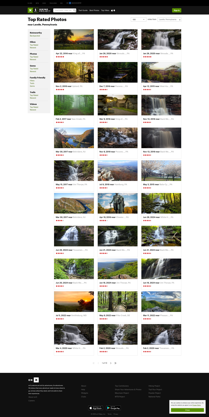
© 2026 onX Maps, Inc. (98, 414)
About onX (32, 397)
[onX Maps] (33, 382)
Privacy (116, 414)
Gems (32, 86)
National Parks (154, 396)
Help (83, 389)
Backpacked (35, 36)
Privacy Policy (196, 405)
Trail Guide (83, 10)
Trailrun (53, 3)
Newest (33, 47)
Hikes (32, 80)
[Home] (40, 10)
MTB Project (120, 396)
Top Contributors (122, 386)
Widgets (84, 393)
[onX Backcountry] (74, 3)
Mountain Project (122, 393)
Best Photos (94, 10)
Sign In (177, 10)
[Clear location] (179, 19)
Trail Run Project (155, 389)
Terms (110, 414)
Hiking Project (154, 386)
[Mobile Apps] (113, 10)
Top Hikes (105, 10)
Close (187, 410)
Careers (31, 400)
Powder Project (155, 393)
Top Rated (34, 45)
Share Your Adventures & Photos (128, 389)
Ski (61, 3)
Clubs (83, 396)
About (83, 386)
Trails (32, 83)
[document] (187, 407)
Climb (30, 3)
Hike (44, 3)
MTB (37, 3)
